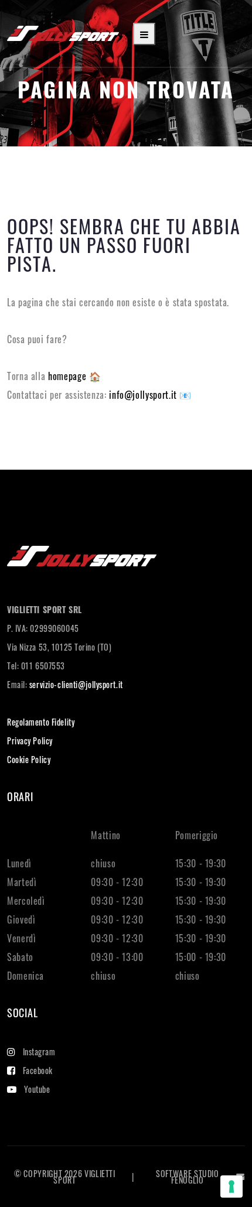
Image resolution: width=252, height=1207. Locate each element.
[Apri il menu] (144, 34)
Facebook (38, 1070)
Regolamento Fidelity (40, 722)
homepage (68, 376)
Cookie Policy (28, 759)
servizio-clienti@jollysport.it (76, 684)
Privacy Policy (30, 740)
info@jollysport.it (144, 395)
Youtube (37, 1089)
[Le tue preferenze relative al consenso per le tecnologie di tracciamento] (231, 1186)
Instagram (39, 1051)
